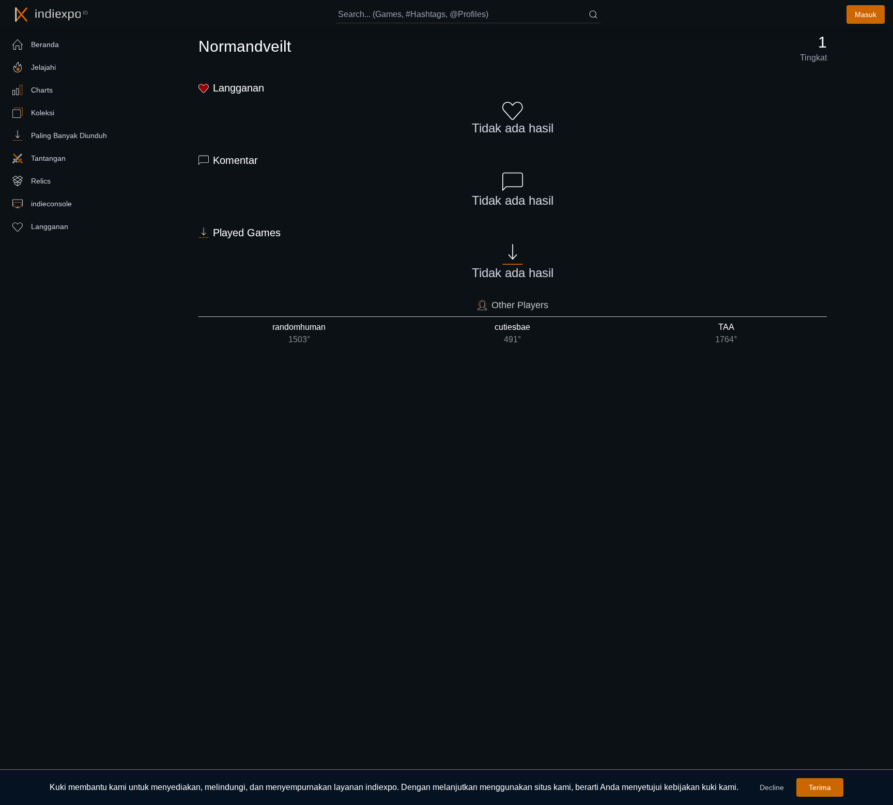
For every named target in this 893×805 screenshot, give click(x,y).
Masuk (865, 14)
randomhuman (299, 333)
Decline (772, 787)
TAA (726, 333)
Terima (820, 787)
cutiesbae (512, 333)
